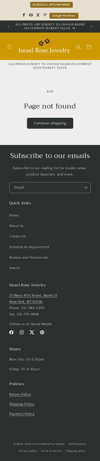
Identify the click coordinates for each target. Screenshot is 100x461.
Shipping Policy (21, 404)
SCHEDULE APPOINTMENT (51, 4)
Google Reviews (63, 15)
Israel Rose (32, 443)
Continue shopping (50, 123)
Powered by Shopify (52, 443)
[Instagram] (31, 15)
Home (13, 215)
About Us (16, 226)
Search (14, 268)
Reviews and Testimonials (28, 257)
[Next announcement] (91, 26)
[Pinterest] (45, 15)
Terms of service (51, 451)
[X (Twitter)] (38, 15)
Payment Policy (21, 414)
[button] (9, 47)
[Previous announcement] (8, 26)
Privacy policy (28, 451)
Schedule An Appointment (29, 247)
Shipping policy (76, 451)
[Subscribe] (85, 187)
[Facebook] (24, 15)
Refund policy (78, 444)
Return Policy (20, 394)
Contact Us (17, 236)
